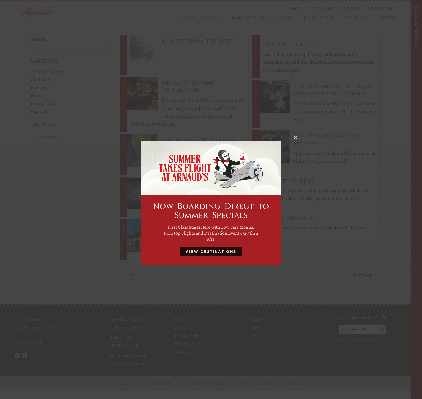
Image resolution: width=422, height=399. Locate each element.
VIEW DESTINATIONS (211, 252)
